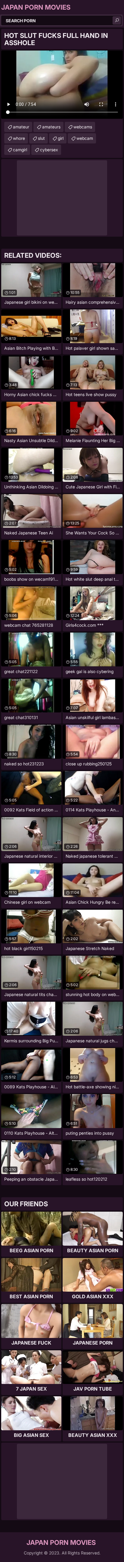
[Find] (117, 20)
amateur (21, 126)
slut (41, 138)
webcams (82, 126)
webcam (84, 138)
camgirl (20, 149)
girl (61, 138)
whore (19, 138)
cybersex (49, 149)
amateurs (51, 126)
